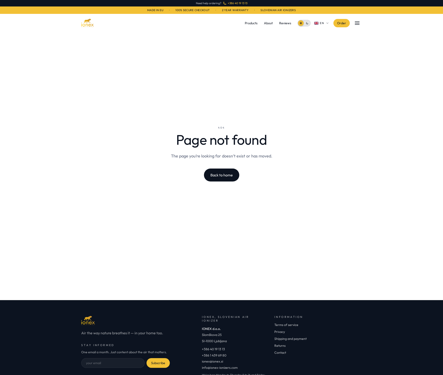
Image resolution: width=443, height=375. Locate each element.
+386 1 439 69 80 (214, 355)
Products (251, 23)
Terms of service (286, 325)
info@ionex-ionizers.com (220, 368)
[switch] (304, 23)
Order (341, 23)
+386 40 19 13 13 (213, 349)
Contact (280, 352)
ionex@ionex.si (212, 361)
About (268, 23)
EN (322, 23)
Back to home (221, 175)
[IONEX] (87, 23)
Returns (280, 346)
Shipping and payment (290, 339)
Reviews (285, 23)
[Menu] (357, 23)
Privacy (279, 332)
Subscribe (158, 363)
